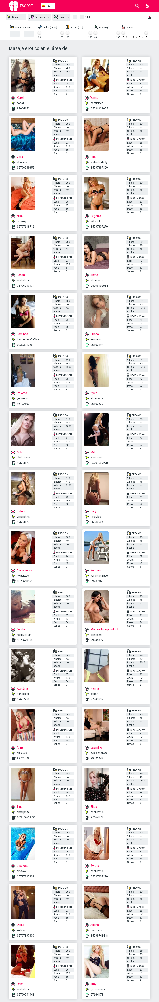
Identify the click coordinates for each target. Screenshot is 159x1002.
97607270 (23, 699)
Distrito (16, 17)
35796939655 (99, 108)
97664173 (23, 108)
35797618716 (25, 226)
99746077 (97, 640)
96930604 (97, 522)
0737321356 (25, 345)
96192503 (23, 404)
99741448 (23, 758)
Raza (61, 17)
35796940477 (25, 285)
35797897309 (99, 167)
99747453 (97, 581)
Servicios (39, 17)
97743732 (97, 699)
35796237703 (25, 640)
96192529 (97, 404)
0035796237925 (27, 817)
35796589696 (25, 581)
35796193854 (99, 285)
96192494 (97, 345)
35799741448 (99, 935)
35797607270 (99, 226)
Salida (88, 17)
